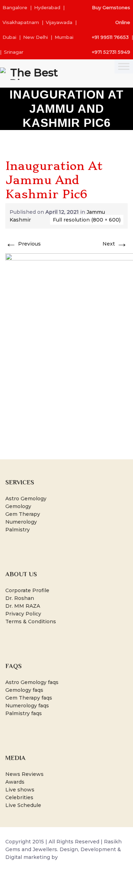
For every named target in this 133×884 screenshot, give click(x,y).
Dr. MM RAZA (22, 606)
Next (115, 244)
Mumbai (64, 37)
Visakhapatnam (20, 22)
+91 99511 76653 (110, 37)
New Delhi (35, 37)
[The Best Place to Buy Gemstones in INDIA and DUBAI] (31, 73)
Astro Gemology (25, 498)
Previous (23, 244)
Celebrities (19, 797)
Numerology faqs (27, 705)
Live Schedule (23, 805)
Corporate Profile (27, 590)
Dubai (9, 37)
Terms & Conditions (30, 621)
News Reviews (24, 774)
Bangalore (14, 7)
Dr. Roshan (19, 598)
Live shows (19, 789)
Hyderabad (47, 7)
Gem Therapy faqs (28, 698)
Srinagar (13, 52)
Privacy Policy (23, 614)
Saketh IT (71, 857)
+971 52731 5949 (111, 52)
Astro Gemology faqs (32, 682)
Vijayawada (59, 22)
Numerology (21, 522)
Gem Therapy (22, 514)
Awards (14, 782)
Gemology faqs (24, 690)
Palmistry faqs (23, 713)
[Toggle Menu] (123, 66)
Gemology (18, 506)
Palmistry (17, 529)
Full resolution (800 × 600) (87, 220)
